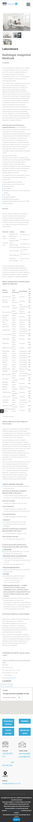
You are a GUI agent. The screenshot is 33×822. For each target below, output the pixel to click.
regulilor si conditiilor (14, 810)
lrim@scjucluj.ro (11, 678)
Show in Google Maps (6, 686)
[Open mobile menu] (28, 4)
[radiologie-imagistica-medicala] (7, 42)
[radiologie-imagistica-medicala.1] (17, 22)
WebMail (24, 721)
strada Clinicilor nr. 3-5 (11, 783)
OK (19, 697)
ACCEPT (16, 819)
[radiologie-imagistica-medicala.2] (17, 35)
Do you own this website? (9, 697)
